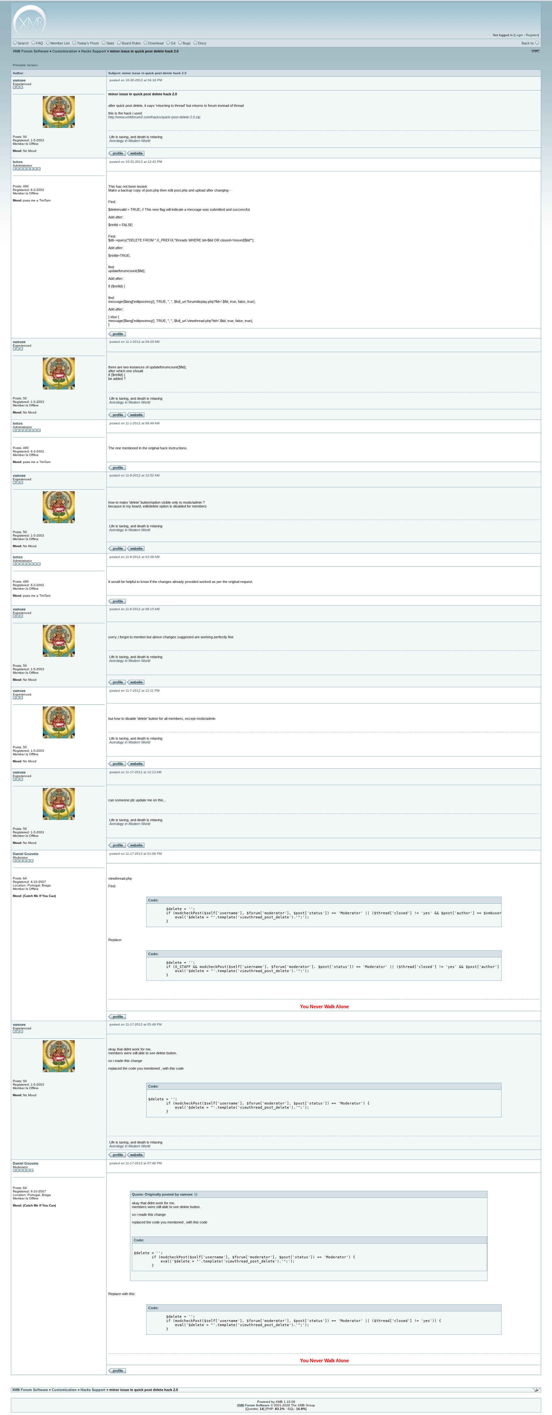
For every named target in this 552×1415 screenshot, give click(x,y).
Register (532, 35)
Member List (60, 43)
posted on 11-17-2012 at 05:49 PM (136, 1024)
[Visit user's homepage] (135, 154)
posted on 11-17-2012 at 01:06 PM (136, 853)
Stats (109, 43)
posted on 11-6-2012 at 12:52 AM (134, 475)
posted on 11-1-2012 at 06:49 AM (134, 423)
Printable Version (25, 65)
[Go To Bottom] (535, 51)
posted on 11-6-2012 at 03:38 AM (134, 557)
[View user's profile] (117, 154)
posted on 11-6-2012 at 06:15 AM (134, 609)
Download (155, 43)
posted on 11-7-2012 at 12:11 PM (134, 690)
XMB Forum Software (31, 51)
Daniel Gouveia (25, 854)
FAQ (39, 43)
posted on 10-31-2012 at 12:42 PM (136, 161)
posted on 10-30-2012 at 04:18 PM (136, 80)
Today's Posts (87, 43)
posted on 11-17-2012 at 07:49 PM (136, 1163)
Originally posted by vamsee (170, 1194)
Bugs (186, 43)
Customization (64, 51)
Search (23, 43)
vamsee (19, 80)
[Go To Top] (537, 1390)
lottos (18, 162)
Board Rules (131, 43)
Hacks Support (93, 51)
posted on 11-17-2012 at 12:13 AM (135, 772)
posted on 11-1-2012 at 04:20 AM (134, 341)
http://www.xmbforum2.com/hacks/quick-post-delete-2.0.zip (154, 117)
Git (172, 43)
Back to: (528, 43)
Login (519, 35)
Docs (201, 43)
